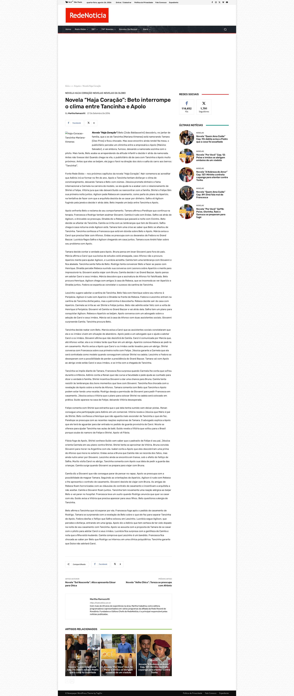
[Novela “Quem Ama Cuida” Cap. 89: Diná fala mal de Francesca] (186, 193)
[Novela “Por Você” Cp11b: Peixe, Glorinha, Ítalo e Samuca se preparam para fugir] (186, 211)
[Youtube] (227, 2)
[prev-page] (67, 681)
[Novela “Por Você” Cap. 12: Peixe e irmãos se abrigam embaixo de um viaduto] (118, 655)
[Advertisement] (147, 58)
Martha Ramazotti (76, 113)
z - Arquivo (76, 86)
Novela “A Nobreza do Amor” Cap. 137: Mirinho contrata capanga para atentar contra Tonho (154, 668)
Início (67, 86)
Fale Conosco (210, 693)
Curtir (187, 102)
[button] (225, 29)
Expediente (224, 693)
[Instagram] (216, 2)
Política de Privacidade (192, 693)
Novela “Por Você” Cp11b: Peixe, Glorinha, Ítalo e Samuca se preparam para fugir (210, 213)
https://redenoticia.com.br (100, 603)
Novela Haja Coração (92, 86)
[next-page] (72, 681)
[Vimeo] (223, 2)
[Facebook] (212, 2)
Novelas (98, 93)
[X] (219, 2)
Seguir (204, 102)
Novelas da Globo (115, 93)
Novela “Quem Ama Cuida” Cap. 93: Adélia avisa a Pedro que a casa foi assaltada (82, 670)
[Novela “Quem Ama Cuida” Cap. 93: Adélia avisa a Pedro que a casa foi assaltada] (82, 655)
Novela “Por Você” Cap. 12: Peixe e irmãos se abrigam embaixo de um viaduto (118, 670)
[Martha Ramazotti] (77, 606)
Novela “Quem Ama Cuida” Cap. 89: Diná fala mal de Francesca (210, 194)
